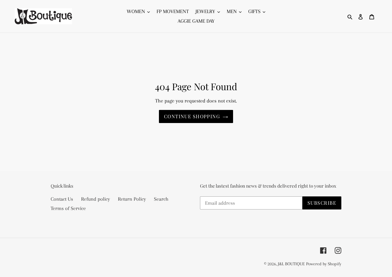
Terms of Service (68, 208)
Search (161, 199)
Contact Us (62, 199)
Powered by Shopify (323, 263)
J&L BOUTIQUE (291, 263)
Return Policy (132, 199)
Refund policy (95, 199)
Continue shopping (192, 116)
